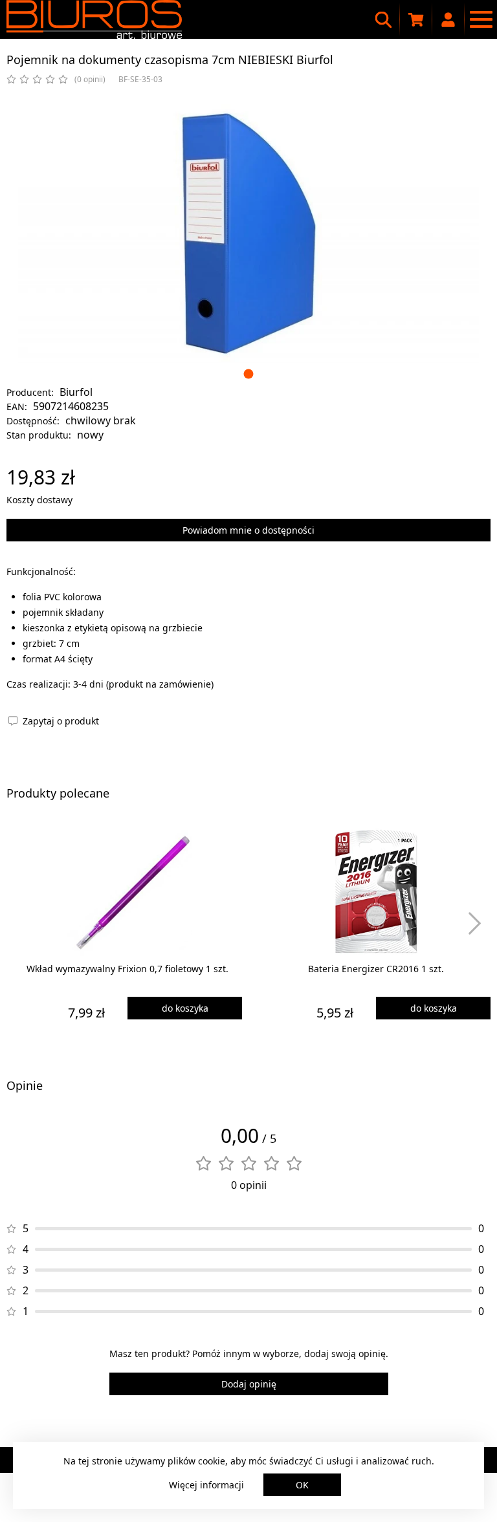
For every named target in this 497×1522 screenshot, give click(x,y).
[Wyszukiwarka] (384, 19)
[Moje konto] (448, 19)
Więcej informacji (206, 1485)
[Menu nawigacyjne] (481, 19)
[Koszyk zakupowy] (416, 19)
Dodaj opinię (248, 1384)
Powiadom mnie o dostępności (248, 530)
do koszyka (185, 1008)
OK (302, 1485)
